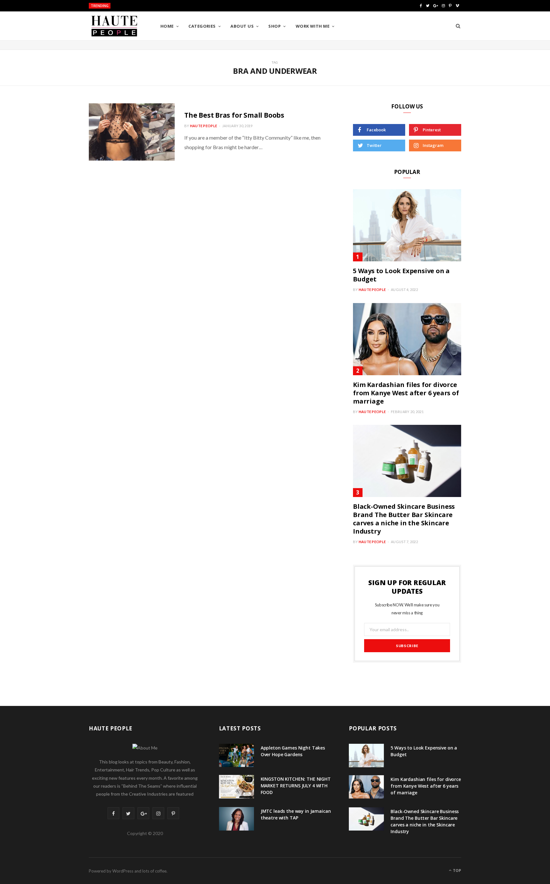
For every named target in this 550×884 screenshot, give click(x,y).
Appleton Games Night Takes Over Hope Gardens (293, 751)
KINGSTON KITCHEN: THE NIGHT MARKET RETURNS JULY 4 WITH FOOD (175, 6)
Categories (202, 26)
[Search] (458, 26)
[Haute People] (114, 26)
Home (167, 26)
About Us (242, 26)
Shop (274, 26)
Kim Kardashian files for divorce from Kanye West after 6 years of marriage (406, 392)
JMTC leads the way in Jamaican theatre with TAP (296, 814)
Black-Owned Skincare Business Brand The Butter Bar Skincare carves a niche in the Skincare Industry (404, 518)
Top (456, 870)
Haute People (203, 126)
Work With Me (312, 26)
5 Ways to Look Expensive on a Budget (401, 274)
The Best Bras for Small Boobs (234, 115)
